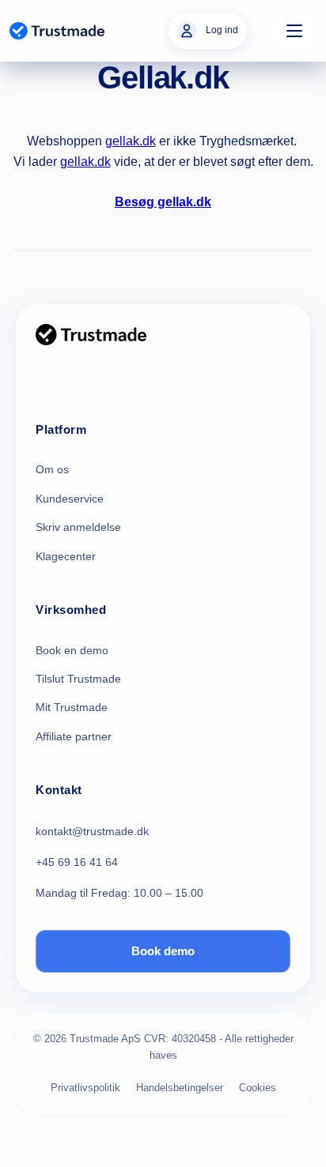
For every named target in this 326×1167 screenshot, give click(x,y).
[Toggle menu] (294, 30)
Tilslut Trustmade (78, 678)
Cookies (257, 1088)
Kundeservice (70, 498)
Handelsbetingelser (179, 1088)
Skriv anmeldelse (78, 527)
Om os (52, 469)
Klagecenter (66, 556)
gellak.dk (130, 141)
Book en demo (72, 650)
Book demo (163, 951)
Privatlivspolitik (85, 1088)
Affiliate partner (74, 736)
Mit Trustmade (72, 707)
